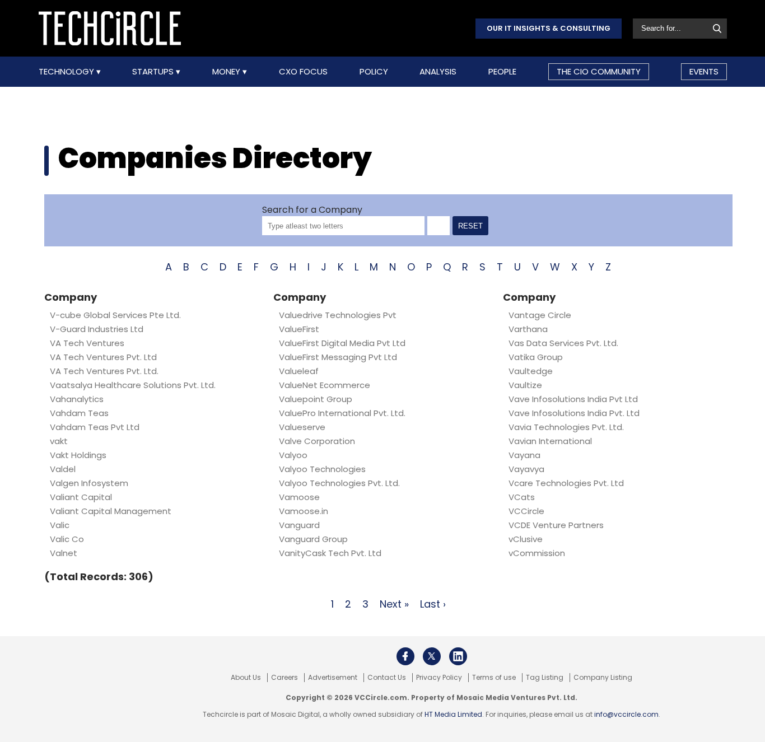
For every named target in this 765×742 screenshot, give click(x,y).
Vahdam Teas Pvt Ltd (94, 427)
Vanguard (299, 525)
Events (704, 71)
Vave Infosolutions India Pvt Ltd (573, 399)
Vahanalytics (77, 399)
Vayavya (526, 469)
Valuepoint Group (315, 399)
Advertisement (332, 677)
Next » (394, 604)
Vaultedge (531, 371)
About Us (246, 677)
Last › (433, 604)
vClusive (526, 539)
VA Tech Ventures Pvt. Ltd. (104, 371)
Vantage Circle (540, 315)
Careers (284, 677)
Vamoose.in (303, 511)
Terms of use (494, 677)
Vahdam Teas (79, 413)
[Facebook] (405, 656)
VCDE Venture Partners (556, 525)
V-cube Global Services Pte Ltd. (115, 315)
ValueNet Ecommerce (324, 385)
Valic (59, 525)
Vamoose (299, 497)
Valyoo (293, 455)
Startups (154, 71)
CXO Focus (303, 71)
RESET (470, 226)
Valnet (63, 553)
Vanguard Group (313, 539)
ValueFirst (299, 329)
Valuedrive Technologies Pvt (338, 315)
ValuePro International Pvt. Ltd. (342, 413)
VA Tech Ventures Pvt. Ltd (105, 357)
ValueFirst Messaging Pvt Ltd (338, 357)
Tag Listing (544, 677)
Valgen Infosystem (89, 483)
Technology (67, 71)
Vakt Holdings (78, 455)
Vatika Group (536, 357)
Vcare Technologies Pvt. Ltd (566, 483)
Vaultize (525, 385)
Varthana (528, 329)
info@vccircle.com (626, 714)
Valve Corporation (317, 441)
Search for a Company (312, 209)
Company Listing (602, 677)
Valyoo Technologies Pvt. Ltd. (339, 483)
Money (227, 71)
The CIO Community (599, 71)
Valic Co (67, 539)
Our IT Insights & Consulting (548, 28)
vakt (59, 441)
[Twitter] (432, 656)
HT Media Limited (453, 714)
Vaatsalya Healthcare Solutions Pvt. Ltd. (133, 385)
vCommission (537, 553)
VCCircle (526, 511)
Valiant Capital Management (110, 511)
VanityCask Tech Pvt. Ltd (330, 553)
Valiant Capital (81, 497)
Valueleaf (299, 371)
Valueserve (302, 427)
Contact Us (386, 677)
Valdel (63, 469)
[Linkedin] (458, 656)
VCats (522, 497)
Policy (374, 71)
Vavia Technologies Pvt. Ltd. (566, 427)
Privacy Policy (439, 677)
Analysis (437, 71)
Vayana (524, 455)
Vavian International (550, 441)
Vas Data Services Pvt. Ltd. (563, 343)
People (502, 71)
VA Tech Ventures (87, 343)
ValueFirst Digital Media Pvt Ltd (342, 343)
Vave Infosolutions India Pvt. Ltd (574, 413)
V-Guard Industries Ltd (96, 329)
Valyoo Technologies (322, 469)
